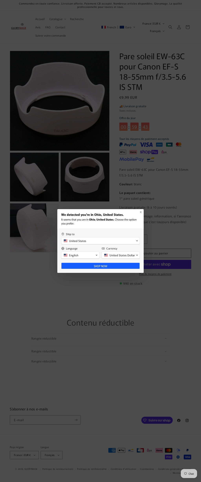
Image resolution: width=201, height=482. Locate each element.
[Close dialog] (141, 212)
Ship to (70, 234)
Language (72, 248)
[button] (100, 240)
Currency (111, 248)
